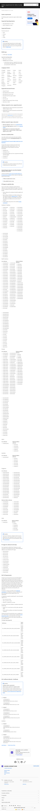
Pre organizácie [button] (4, 795)
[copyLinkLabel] (24, 762)
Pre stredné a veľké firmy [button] (5, 793)
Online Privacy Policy (11, 745)
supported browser (19, 124)
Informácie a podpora (7, 770)
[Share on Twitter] (18, 762)
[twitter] (13, 805)
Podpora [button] (3, 797)
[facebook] (9, 805)
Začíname (5, 771)
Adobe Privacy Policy (10, 115)
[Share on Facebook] (15, 762)
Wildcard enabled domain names (9, 178)
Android (10, 54)
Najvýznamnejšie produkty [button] (6, 802)
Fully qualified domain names (8, 181)
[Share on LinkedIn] (21, 762)
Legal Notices (4, 745)
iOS (8, 54)
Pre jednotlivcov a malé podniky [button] (7, 790)
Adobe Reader (8, 47)
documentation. (7, 539)
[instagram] (11, 805)
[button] (5, 806)
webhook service (14, 196)
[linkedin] (15, 805)
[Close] (32, 807)
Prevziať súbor (6, 699)
